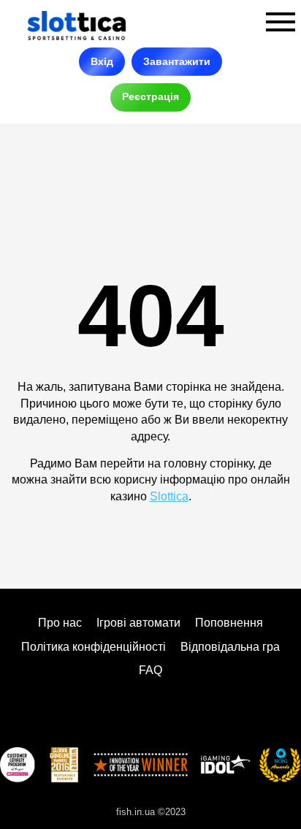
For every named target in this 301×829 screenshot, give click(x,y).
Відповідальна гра (230, 647)
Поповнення (229, 622)
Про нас (60, 622)
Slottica (169, 496)
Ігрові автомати (138, 622)
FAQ (150, 670)
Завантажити (176, 61)
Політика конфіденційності (93, 647)
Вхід (102, 61)
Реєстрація (150, 96)
